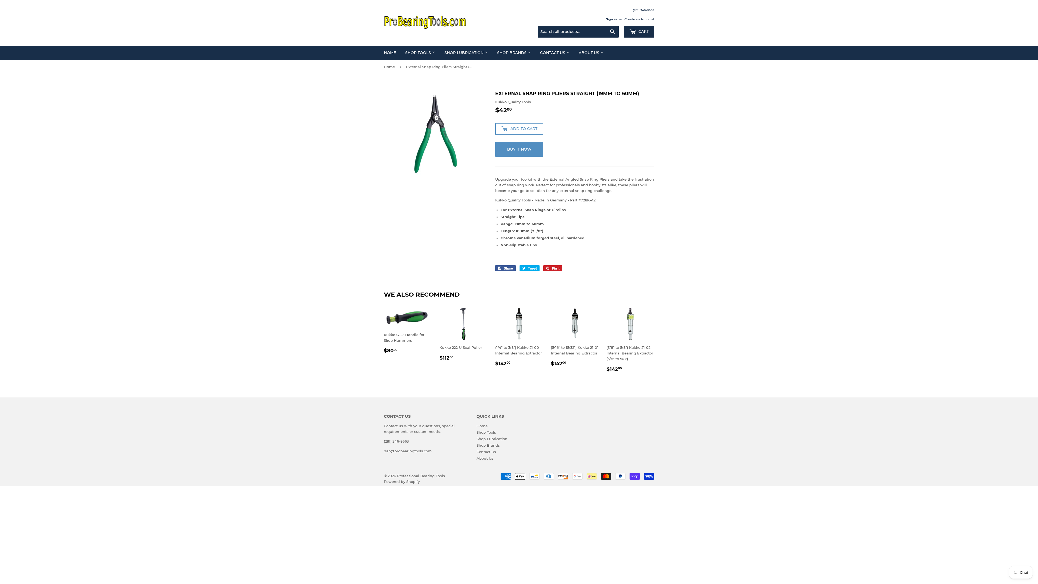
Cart (643, 31)
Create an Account (639, 19)
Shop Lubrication (464, 52)
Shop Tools (418, 52)
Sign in (611, 19)
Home (390, 52)
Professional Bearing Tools (421, 476)
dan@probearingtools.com (408, 451)
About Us (589, 52)
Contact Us (553, 52)
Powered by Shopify (402, 481)
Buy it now (519, 149)
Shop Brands (512, 52)
